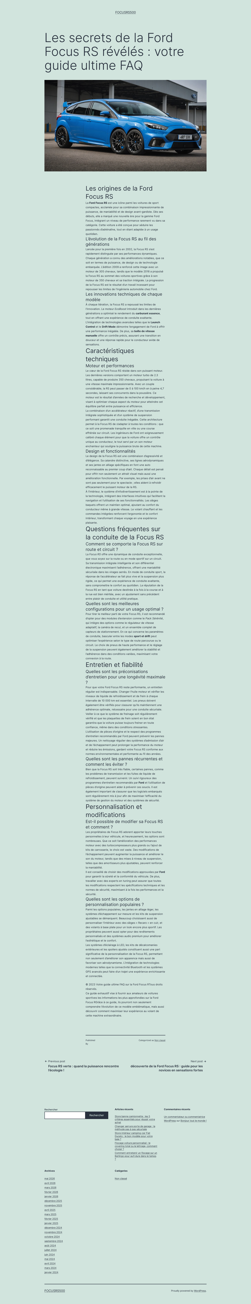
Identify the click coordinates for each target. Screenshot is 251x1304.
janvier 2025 (51, 1223)
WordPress (200, 1290)
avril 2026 (49, 1183)
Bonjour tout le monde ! (194, 1120)
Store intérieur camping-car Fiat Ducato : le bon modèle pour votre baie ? (134, 1136)
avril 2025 (49, 1210)
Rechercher (51, 1109)
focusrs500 (125, 12)
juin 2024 (49, 1254)
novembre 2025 (53, 1205)
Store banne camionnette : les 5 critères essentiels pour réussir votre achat (135, 1119)
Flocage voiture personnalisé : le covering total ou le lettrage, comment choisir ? (136, 1146)
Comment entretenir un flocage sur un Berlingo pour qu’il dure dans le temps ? (136, 1156)
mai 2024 (49, 1259)
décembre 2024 (53, 1227)
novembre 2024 (53, 1232)
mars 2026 (50, 1187)
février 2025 (51, 1218)
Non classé (160, 1040)
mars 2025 (50, 1214)
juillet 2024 (50, 1250)
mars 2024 (50, 1268)
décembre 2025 (53, 1200)
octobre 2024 (52, 1236)
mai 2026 (49, 1178)
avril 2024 (50, 1263)
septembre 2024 (53, 1241)
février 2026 (51, 1192)
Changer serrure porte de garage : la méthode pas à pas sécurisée (135, 1128)
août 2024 (50, 1245)
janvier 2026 (51, 1196)
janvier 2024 (51, 1272)
